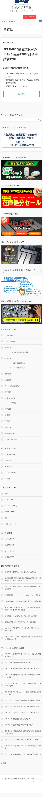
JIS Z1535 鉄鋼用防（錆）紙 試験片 (17, 719)
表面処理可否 (9, 557)
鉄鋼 (6, 493)
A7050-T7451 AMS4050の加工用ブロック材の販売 (23, 601)
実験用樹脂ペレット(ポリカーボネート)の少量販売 (22, 595)
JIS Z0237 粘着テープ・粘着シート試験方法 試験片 (23, 713)
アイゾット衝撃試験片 (17, 368)
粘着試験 (8, 374)
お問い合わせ (29, 16)
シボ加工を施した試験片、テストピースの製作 (21, 616)
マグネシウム (9, 512)
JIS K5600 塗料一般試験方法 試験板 (17, 662)
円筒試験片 (9, 460)
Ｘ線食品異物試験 (11, 439)
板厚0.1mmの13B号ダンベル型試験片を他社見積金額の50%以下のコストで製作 (22, 608)
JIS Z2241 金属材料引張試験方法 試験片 (19, 725)
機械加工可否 (9, 545)
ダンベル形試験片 (11, 454)
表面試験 (8, 415)
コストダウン (9, 551)
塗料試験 (8, 409)
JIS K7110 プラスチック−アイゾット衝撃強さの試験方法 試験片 (23, 684)
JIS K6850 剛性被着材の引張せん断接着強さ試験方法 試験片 (22, 676)
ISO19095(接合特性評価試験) (19, 352)
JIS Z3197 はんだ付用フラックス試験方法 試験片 (22, 739)
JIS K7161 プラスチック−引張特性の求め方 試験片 (22, 700)
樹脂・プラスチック (12, 524)
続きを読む (21, 94)
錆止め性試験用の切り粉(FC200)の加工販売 (20, 622)
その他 (7, 479)
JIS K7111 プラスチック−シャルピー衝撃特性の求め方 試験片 (23, 693)
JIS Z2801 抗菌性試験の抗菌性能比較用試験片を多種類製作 (22, 588)
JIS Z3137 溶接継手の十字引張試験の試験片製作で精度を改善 (22, 629)
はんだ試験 (9, 335)
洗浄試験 (8, 380)
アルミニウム (9, 499)
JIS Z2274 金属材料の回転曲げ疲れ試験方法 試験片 (23, 754)
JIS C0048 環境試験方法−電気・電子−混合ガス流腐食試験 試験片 (23, 655)
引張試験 (8, 421)
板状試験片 (9, 466)
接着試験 (8, 347)
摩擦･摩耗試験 (10, 398)
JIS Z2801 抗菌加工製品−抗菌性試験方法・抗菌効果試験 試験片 (23, 732)
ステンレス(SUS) (11, 506)
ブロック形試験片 (11, 473)
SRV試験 (12, 403)
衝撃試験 (8, 358)
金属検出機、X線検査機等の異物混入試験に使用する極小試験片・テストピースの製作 (23, 579)
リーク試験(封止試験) (12, 386)
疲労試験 (8, 392)
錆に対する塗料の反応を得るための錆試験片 (20, 572)
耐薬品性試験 (9, 433)
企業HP (3, 763)
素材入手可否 (9, 539)
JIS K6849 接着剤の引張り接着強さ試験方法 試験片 (23, 669)
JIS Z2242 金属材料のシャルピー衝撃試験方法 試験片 (23, 747)
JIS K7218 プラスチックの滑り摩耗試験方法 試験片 (23, 706)
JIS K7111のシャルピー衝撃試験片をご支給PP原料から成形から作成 (23, 638)
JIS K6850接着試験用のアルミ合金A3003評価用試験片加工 (20, 54)
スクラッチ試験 (10, 341)
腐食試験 (8, 427)
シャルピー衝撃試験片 (17, 363)
